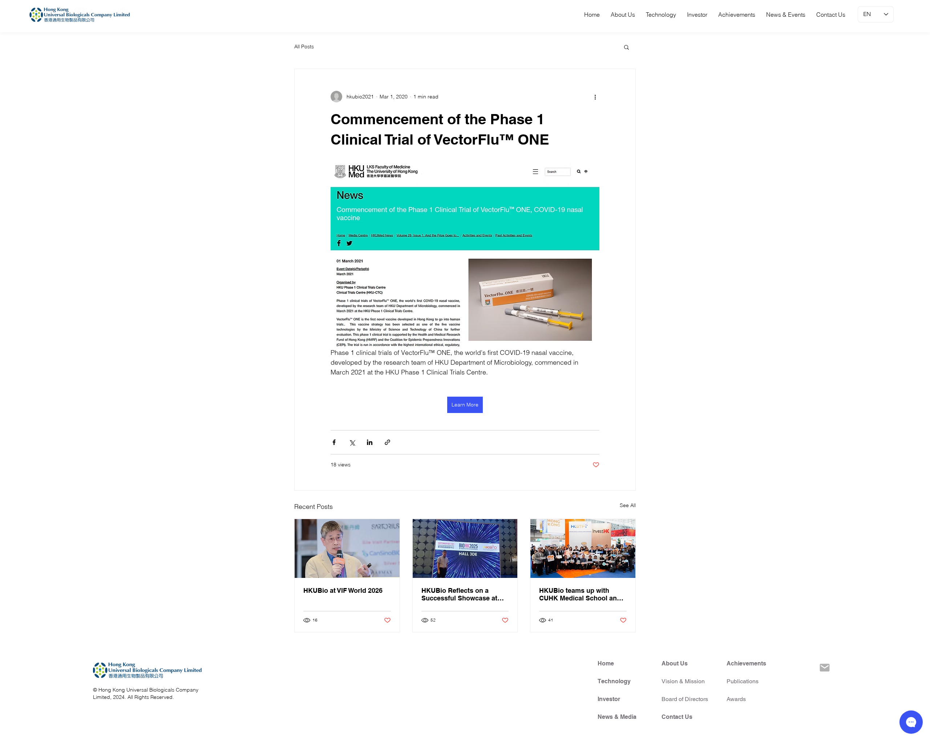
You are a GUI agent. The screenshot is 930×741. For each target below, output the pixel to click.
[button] (626, 47)
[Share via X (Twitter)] (351, 442)
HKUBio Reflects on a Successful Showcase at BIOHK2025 (459, 594)
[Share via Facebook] (334, 442)
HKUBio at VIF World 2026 (343, 590)
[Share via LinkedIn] (369, 442)
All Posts (304, 46)
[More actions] (595, 96)
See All (628, 505)
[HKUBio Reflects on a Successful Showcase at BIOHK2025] (465, 548)
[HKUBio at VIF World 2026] (347, 548)
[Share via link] (387, 442)
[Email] (824, 667)
